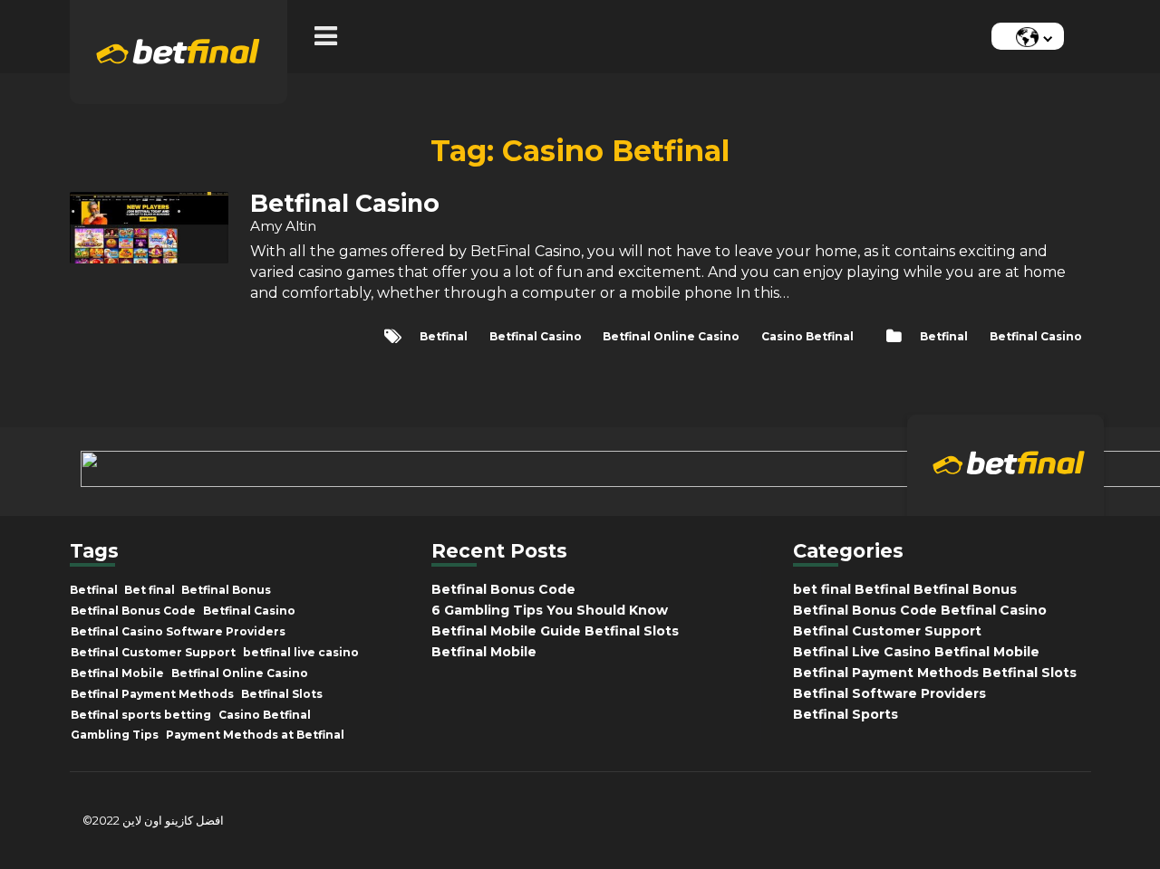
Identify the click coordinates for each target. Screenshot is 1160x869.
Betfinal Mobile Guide (506, 631)
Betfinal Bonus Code (133, 611)
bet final (822, 589)
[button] (330, 37)
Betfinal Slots (282, 694)
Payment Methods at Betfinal (255, 735)
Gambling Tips (115, 735)
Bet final (149, 590)
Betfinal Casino (1036, 336)
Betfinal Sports (845, 714)
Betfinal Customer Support (153, 652)
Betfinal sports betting (141, 715)
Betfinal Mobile (117, 673)
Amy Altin (283, 225)
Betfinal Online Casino (671, 336)
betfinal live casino (301, 652)
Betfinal (944, 336)
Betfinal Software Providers (889, 693)
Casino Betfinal (807, 336)
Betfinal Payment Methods (152, 694)
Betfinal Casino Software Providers (178, 631)
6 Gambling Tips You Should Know (549, 610)
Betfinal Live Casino (862, 652)
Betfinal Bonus (226, 590)
